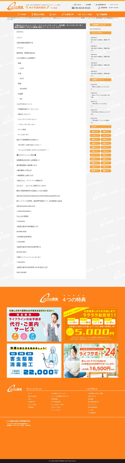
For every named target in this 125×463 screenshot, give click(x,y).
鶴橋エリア (106, 170)
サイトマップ (114, 4)
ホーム (30, 393)
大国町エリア (105, 143)
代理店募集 (54, 399)
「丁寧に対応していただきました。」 (99, 103)
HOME (23, 14)
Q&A (54, 14)
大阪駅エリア (105, 159)
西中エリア (95, 151)
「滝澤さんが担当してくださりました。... (100, 87)
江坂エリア (106, 151)
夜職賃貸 (93, 413)
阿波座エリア (95, 170)
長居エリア (106, 155)
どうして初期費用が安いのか (60, 396)
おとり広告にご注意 (57, 404)
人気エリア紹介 (56, 407)
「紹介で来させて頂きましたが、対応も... (100, 112)
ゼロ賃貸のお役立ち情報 (95, 393)
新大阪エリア (95, 159)
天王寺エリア (105, 147)
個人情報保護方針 (101, 4)
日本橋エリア (105, 139)
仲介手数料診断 (56, 402)
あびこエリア (95, 155)
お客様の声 (69, 14)
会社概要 (88, 4)
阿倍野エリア (95, 163)
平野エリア (106, 167)
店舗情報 (103, 14)
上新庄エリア (95, 167)
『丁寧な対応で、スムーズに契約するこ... (100, 120)
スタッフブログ (56, 410)
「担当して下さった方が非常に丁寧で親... (100, 95)
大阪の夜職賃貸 (92, 407)
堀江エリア (95, 131)
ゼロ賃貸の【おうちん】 (58, 393)
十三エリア (106, 135)
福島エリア (106, 163)
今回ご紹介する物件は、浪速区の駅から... (100, 48)
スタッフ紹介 (87, 14)
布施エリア (106, 131)
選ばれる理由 (39, 14)
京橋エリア (95, 143)
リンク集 (90, 410)
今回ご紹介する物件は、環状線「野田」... (100, 40)
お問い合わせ (77, 4)
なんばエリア (95, 135)
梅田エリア (95, 139)
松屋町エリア (95, 147)
